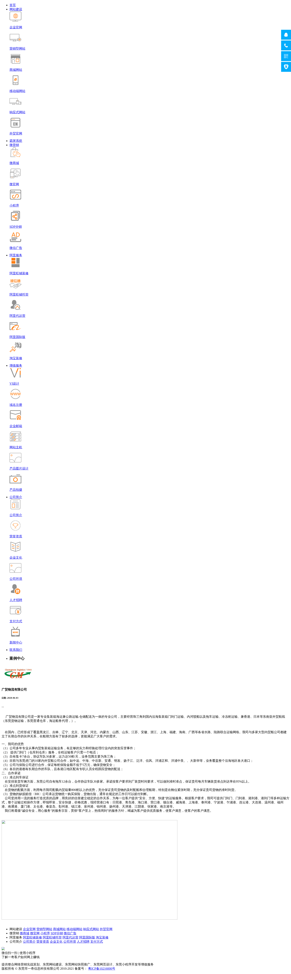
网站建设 (16, 9)
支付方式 (96, 941)
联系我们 (16, 649)
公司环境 (69, 941)
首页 (13, 5)
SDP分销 (57, 933)
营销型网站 (44, 929)
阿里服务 (16, 255)
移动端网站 (74, 929)
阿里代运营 (70, 937)
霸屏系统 (16, 140)
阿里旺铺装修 (32, 937)
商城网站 (59, 929)
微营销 (14, 145)
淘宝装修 (102, 937)
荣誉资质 (42, 941)
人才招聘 (83, 941)
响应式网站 (91, 929)
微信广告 (70, 933)
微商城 (24, 933)
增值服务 (16, 365)
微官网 (35, 933)
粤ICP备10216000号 (101, 968)
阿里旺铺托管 (52, 937)
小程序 (45, 933)
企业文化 (56, 941)
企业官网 (29, 929)
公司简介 (16, 497)
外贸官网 (106, 929)
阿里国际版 (87, 937)
